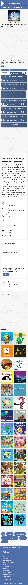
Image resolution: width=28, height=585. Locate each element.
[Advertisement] (14, 43)
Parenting (9, 534)
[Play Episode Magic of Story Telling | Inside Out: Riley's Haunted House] (4, 120)
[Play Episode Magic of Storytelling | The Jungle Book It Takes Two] (4, 112)
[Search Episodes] (23, 73)
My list (17, 7)
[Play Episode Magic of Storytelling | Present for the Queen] (4, 80)
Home (5, 554)
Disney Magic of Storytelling (20, 156)
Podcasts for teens (20, 534)
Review (5, 258)
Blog (4, 564)
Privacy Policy (7, 572)
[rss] (10, 236)
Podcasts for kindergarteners (10, 538)
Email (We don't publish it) (10, 252)
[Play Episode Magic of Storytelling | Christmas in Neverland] (4, 88)
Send (5, 274)
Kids (2, 66)
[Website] (8, 236)
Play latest (5, 70)
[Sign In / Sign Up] (25, 7)
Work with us (7, 576)
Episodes (14, 70)
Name (4, 246)
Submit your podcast (8, 562)
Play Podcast (4, 156)
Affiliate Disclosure (8, 574)
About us (5, 568)
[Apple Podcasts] (3, 236)
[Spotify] (5, 236)
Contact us (6, 570)
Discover (10, 7)
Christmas (5, 542)
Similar (23, 70)
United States (8, 579)
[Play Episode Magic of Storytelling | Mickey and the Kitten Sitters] (4, 104)
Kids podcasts (11, 156)
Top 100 (3, 7)
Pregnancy (23, 538)
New (4, 556)
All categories (7, 560)
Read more (4, 63)
